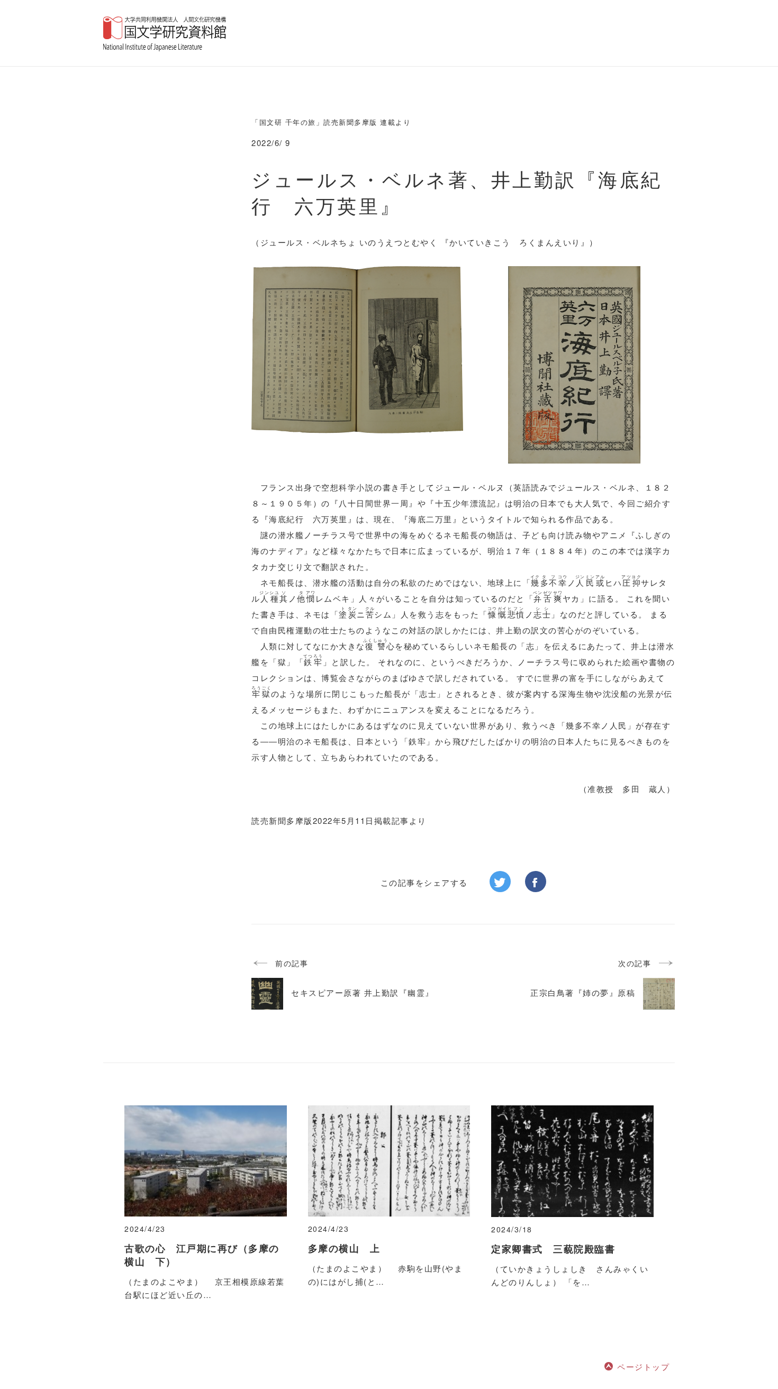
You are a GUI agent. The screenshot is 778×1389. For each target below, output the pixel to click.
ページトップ (643, 1366)
